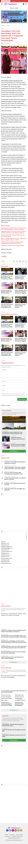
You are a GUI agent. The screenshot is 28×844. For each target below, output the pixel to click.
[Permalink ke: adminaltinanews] (2, 43)
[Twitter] (10, 830)
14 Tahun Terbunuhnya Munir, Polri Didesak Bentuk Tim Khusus (15, 478)
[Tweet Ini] (17, 261)
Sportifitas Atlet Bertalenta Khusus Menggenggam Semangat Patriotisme (20, 704)
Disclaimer (7, 836)
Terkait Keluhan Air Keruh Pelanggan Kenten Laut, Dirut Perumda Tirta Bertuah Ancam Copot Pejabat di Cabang (14, 636)
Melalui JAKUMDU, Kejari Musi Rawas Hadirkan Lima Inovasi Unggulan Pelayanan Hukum (14, 239)
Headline (4, 256)
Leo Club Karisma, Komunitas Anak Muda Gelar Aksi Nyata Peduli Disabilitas (14, 691)
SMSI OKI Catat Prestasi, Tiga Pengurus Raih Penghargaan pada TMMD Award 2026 (12, 242)
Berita (2, 28)
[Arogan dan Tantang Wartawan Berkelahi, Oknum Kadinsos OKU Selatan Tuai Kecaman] (14, 620)
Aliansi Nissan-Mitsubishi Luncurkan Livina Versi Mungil (14, 735)
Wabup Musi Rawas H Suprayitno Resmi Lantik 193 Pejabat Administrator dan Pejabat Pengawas (13, 232)
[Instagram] (15, 830)
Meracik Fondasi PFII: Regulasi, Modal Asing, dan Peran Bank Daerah (13, 235)
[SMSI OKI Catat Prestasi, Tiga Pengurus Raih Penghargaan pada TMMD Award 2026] (7, 299)
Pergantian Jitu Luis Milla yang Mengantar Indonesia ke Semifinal (14, 462)
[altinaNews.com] (10, 4)
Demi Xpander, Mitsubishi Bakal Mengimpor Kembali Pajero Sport (13, 725)
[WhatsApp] (18, 830)
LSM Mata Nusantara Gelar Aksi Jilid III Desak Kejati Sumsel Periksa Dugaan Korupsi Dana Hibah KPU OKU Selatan (14, 647)
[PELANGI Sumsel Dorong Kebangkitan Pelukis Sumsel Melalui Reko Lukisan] (7, 697)
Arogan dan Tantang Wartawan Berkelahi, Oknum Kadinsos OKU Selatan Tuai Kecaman (13, 631)
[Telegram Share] (23, 261)
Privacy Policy (19, 834)
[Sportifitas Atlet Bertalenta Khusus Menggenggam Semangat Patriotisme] (21, 697)
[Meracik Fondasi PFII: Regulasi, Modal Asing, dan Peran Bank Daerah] (7, 285)
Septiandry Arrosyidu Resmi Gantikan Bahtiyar (12, 245)
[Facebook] (7, 830)
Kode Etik (12, 834)
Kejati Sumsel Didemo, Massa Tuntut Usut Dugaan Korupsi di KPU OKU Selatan (13, 652)
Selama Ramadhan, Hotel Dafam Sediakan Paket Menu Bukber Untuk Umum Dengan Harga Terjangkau (15, 468)
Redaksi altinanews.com (14, 838)
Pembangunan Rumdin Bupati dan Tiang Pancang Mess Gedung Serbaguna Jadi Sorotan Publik (13, 228)
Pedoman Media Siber (17, 836)
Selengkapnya (13, 451)
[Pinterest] (13, 830)
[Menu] (2, 4)
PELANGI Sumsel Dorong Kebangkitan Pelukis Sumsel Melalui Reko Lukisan (6, 704)
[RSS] (21, 830)
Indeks (6, 834)
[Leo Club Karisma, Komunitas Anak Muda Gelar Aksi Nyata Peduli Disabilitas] (14, 682)
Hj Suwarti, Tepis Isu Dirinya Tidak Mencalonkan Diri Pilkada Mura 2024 (13, 473)
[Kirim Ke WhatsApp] (26, 261)
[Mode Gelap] (23, 4)
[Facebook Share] (14, 261)
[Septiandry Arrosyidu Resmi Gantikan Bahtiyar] (21, 299)
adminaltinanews (7, 43)
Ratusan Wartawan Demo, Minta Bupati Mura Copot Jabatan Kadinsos (12, 657)
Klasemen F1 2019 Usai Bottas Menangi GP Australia (14, 484)
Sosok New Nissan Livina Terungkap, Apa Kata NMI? (14, 489)
